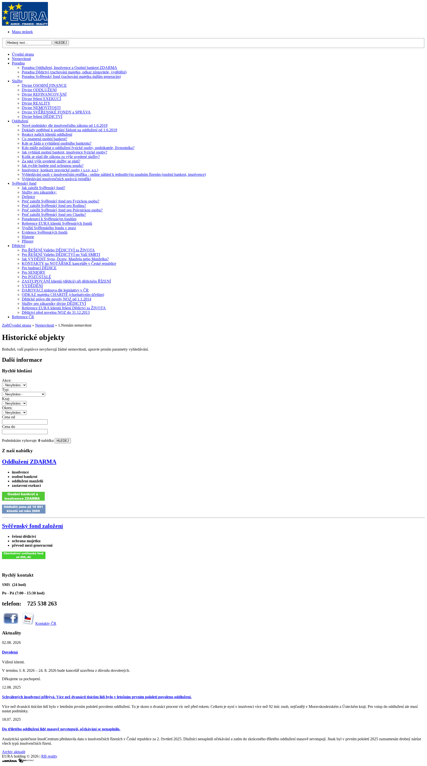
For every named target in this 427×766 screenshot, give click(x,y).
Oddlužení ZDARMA (29, 461)
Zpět (5, 325)
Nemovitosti (44, 325)
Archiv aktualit (13, 752)
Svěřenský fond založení (32, 526)
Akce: (6, 380)
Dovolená (10, 652)
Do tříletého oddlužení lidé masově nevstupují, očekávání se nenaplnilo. (61, 729)
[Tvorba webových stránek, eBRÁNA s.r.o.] (9, 762)
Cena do (8, 427)
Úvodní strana (20, 325)
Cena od (8, 417)
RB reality (49, 756)
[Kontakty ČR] (28, 623)
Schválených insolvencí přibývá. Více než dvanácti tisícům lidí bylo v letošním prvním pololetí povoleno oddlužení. (97, 697)
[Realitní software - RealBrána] (26, 762)
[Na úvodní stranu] (25, 24)
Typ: (5, 389)
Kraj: (6, 399)
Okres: (7, 408)
